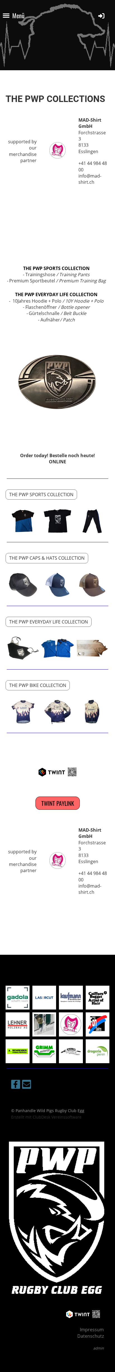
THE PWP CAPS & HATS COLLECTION (47, 558)
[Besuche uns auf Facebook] (15, 1085)
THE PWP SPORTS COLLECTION (56, 268)
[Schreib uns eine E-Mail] (26, 1085)
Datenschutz (90, 1336)
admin (98, 1348)
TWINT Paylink (57, 803)
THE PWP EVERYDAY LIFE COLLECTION (56, 294)
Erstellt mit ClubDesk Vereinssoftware (46, 1117)
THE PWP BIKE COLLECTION (37, 685)
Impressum (92, 1329)
